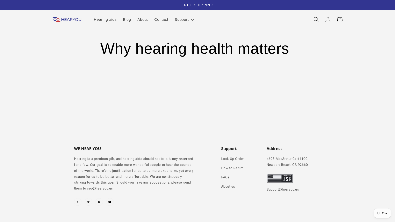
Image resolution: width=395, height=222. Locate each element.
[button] (183, 19)
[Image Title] (77, 202)
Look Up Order (232, 159)
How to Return (232, 168)
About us (228, 186)
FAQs (225, 177)
